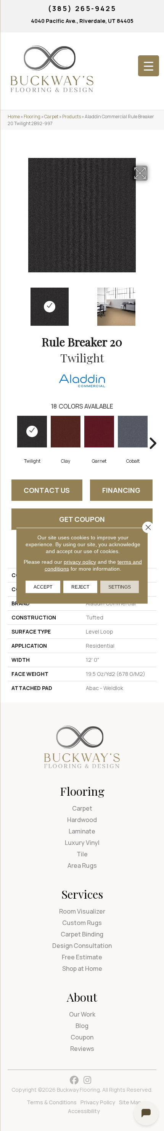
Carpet (51, 116)
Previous (11, 303)
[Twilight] (32, 431)
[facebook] (74, 1080)
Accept (43, 586)
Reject (80, 586)
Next (152, 303)
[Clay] (65, 431)
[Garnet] (99, 431)
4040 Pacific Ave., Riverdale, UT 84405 (82, 20)
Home (14, 116)
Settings (119, 586)
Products (71, 116)
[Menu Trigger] (148, 65)
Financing (121, 490)
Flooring (32, 116)
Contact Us (47, 490)
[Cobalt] (133, 431)
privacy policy (80, 561)
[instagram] (87, 1080)
